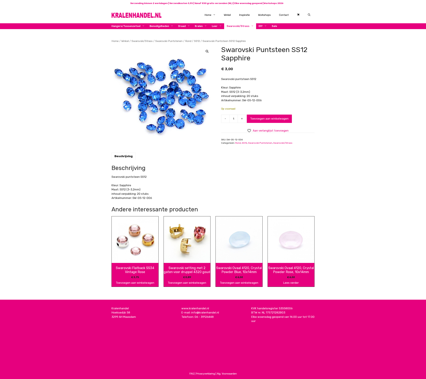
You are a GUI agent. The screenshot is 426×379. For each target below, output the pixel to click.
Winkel (227, 14)
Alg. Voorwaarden (227, 373)
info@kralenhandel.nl (205, 312)
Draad (182, 26)
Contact (284, 14)
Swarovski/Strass (238, 26)
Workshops (264, 14)
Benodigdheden (159, 26)
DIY (261, 26)
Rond (188, 41)
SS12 (197, 41)
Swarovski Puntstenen (169, 41)
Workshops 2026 (273, 3)
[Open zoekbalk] (309, 15)
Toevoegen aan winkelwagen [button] (135, 282)
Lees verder (291, 282)
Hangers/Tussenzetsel (125, 26)
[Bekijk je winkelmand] (298, 15)
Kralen (199, 26)
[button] (207, 51)
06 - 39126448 (204, 316)
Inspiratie (244, 14)
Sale (274, 26)
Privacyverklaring (205, 373)
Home (208, 14)
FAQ (191, 373)
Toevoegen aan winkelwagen (269, 118)
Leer (214, 26)
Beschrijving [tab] (123, 156)
